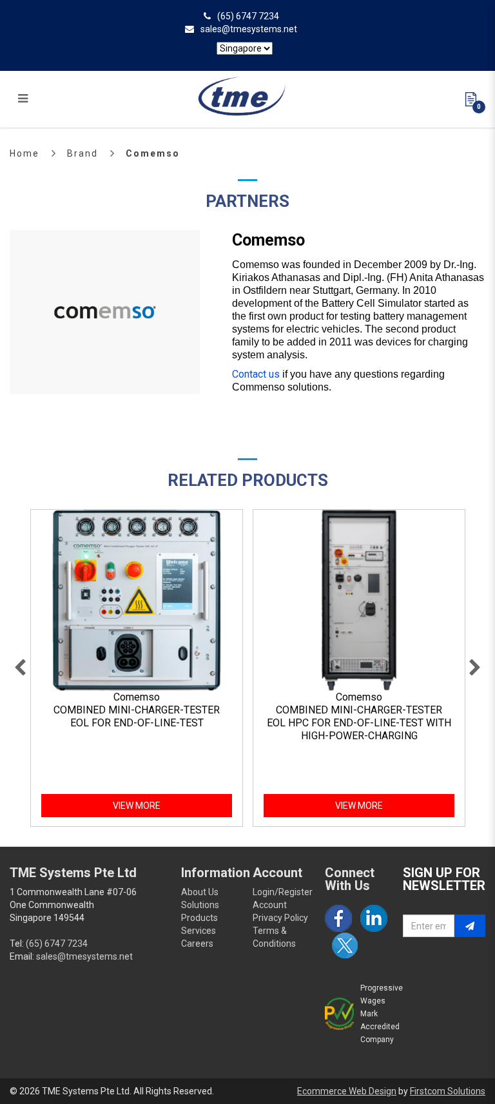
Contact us (256, 374)
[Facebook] (338, 918)
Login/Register (283, 892)
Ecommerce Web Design (346, 1091)
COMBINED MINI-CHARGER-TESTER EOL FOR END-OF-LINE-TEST (136, 716)
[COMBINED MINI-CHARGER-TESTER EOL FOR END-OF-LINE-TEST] (136, 601)
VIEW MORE (136, 805)
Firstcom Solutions (447, 1091)
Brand (82, 153)
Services (198, 930)
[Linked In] (373, 918)
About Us (199, 892)
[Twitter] (344, 945)
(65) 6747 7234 (248, 16)
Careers (197, 943)
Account (270, 905)
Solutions (200, 905)
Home (24, 153)
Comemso (153, 153)
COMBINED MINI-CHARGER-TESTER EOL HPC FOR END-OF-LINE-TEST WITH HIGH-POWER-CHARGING (359, 723)
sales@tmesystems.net (248, 29)
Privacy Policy (280, 918)
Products (199, 918)
